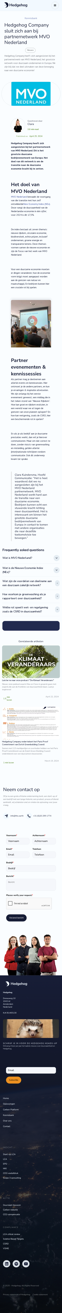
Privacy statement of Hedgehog (16, 1294)
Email (9, 849)
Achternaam (39, 835)
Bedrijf (10, 862)
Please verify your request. (19, 895)
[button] (55, 5)
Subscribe (13, 1080)
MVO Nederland (19, 196)
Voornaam (11, 835)
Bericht (10, 876)
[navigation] (15, 983)
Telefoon (37, 849)
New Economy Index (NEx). (36, 203)
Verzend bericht (16, 917)
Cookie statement (40, 1294)
